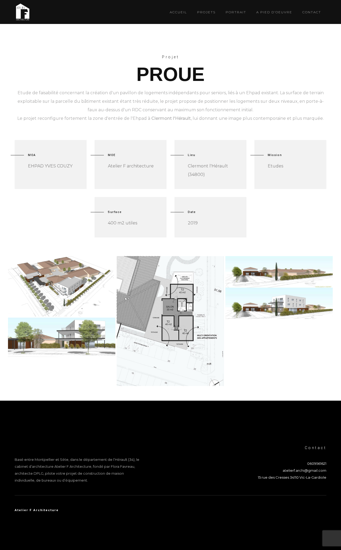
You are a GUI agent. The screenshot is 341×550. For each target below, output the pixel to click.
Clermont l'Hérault (171, 118)
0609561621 (316, 463)
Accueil (178, 12)
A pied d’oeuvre (274, 12)
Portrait (236, 12)
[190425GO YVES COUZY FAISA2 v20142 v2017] (170, 321)
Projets (206, 12)
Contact (311, 12)
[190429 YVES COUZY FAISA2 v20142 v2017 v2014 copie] (61, 286)
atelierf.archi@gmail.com (304, 470)
